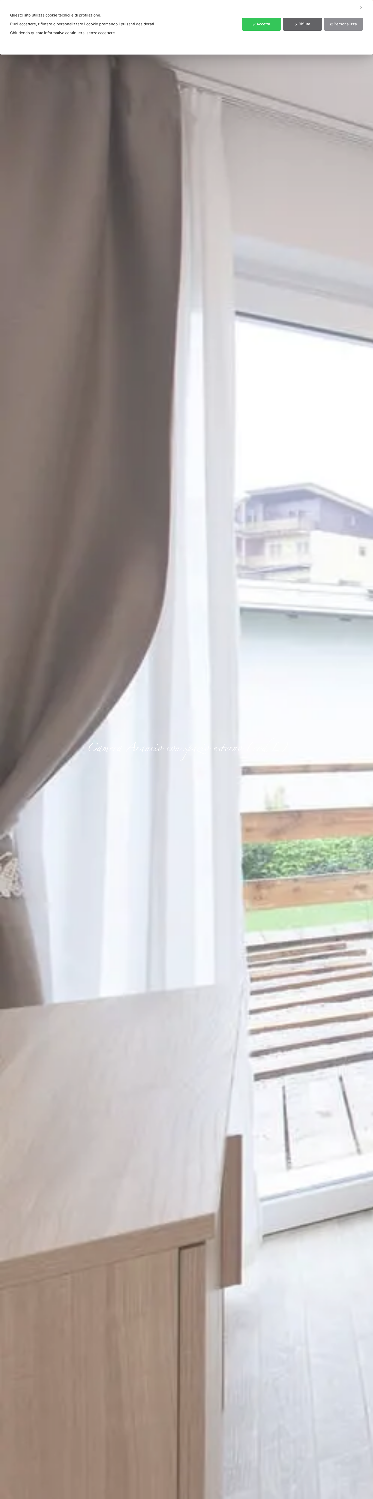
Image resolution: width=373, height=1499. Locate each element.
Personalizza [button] (345, 24)
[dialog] (186, 27)
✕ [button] (361, 7)
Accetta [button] (263, 24)
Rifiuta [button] (304, 24)
